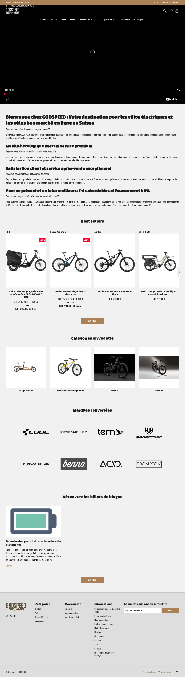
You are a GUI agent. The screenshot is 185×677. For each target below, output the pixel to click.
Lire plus (9, 565)
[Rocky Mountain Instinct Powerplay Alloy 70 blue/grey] (70, 261)
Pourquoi (97, 648)
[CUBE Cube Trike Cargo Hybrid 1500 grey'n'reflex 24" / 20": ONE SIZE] (26, 261)
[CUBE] (36, 433)
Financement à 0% (127, 19)
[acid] (111, 464)
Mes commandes (71, 613)
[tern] (111, 433)
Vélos (114, 390)
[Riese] (74, 433)
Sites (96, 644)
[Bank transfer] (164, 671)
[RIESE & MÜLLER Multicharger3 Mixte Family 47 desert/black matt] (159, 261)
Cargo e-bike (26, 390)
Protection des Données (103, 624)
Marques (140, 19)
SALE (97, 19)
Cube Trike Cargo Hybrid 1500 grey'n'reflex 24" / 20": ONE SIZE (26, 294)
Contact (97, 640)
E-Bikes (159, 390)
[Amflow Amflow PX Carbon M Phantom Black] (114, 261)
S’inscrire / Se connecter (170, 2)
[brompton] (149, 464)
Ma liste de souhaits (72, 617)
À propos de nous (109, 19)
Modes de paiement (101, 628)
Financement (99, 636)
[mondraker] (149, 433)
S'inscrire (68, 608)
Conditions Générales (102, 615)
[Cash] (149, 671)
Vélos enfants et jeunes (70, 390)
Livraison (97, 632)
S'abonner (170, 610)
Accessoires (40, 621)
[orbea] (36, 464)
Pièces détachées (42, 617)
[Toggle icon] (165, 11)
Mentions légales (101, 620)
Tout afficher (92, 320)
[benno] (74, 464)
